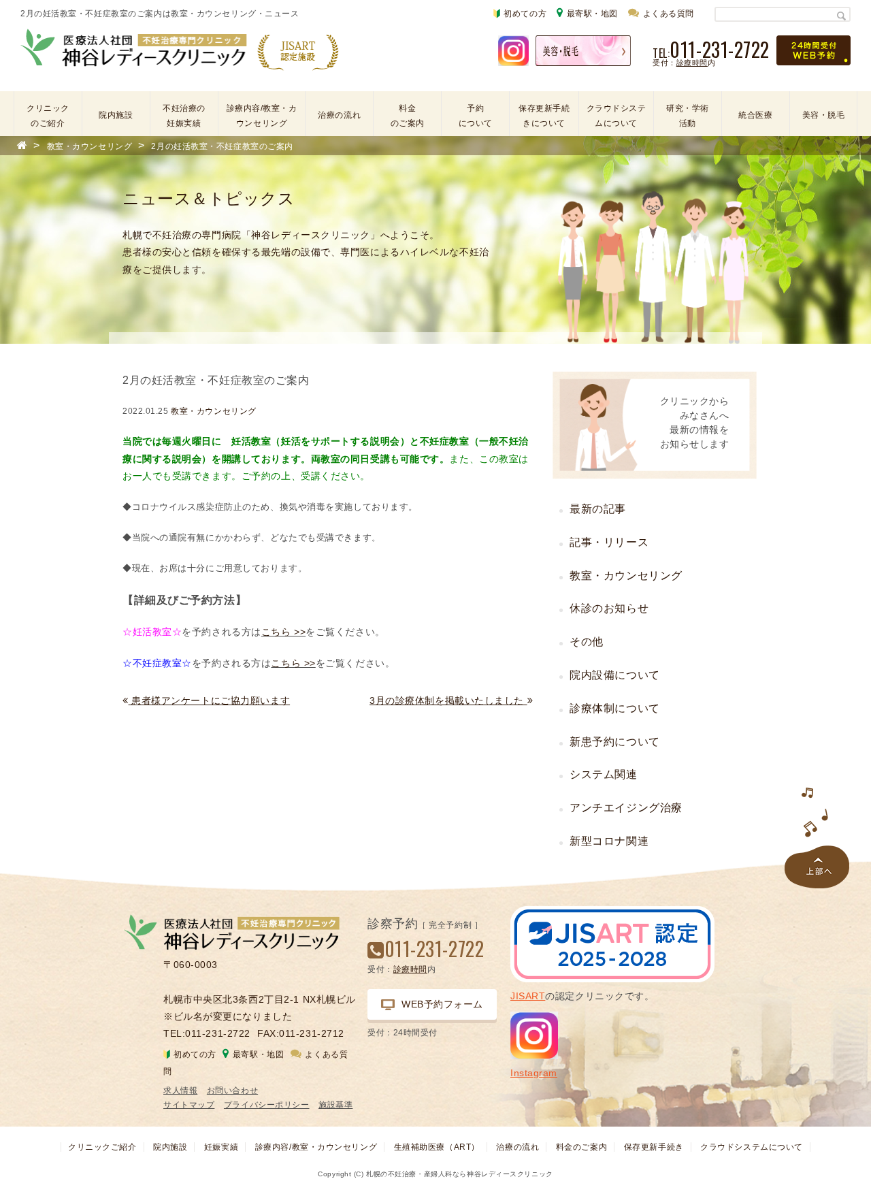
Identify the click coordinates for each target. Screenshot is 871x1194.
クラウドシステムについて (616, 115)
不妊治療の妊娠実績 (184, 115)
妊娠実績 (221, 1147)
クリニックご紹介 (102, 1147)
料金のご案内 (408, 115)
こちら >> (283, 631)
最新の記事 (598, 509)
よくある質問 (668, 13)
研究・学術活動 (687, 115)
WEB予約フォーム (442, 1004)
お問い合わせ (232, 1090)
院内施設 (116, 115)
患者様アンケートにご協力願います (209, 700)
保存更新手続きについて (544, 115)
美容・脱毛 (823, 115)
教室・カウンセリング (214, 411)
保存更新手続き (654, 1147)
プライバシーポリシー (267, 1105)
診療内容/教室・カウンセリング (262, 115)
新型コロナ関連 (609, 841)
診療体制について (614, 708)
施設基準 (335, 1105)
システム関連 (603, 774)
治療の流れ (339, 115)
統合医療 (755, 115)
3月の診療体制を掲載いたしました (448, 700)
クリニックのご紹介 (48, 115)
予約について (476, 115)
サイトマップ (188, 1105)
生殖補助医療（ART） (437, 1147)
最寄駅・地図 (592, 13)
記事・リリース (609, 542)
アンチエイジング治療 (626, 807)
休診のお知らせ (609, 608)
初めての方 (525, 13)
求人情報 (180, 1090)
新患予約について (614, 741)
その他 (587, 641)
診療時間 (692, 63)
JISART (527, 995)
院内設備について (614, 675)
